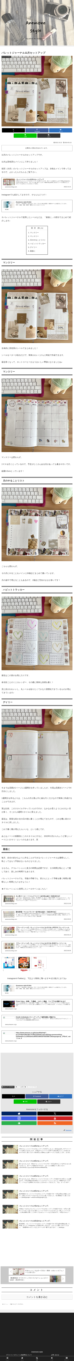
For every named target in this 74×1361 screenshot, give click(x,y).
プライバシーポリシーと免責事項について (19, 1355)
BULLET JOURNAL (9, 1087)
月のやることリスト (38, 240)
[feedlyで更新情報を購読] (19, 1123)
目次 (34, 228)
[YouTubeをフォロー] (54, 1118)
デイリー (33, 247)
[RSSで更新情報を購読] (54, 1123)
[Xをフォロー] (54, 1113)
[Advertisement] (37, 1068)
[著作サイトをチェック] (19, 1113)
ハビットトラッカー (38, 244)
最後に (32, 251)
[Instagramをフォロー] (19, 1118)
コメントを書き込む (37, 1297)
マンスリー (34, 233)
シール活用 (20, 1087)
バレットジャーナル (31, 1087)
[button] (48, 135)
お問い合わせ (55, 1355)
